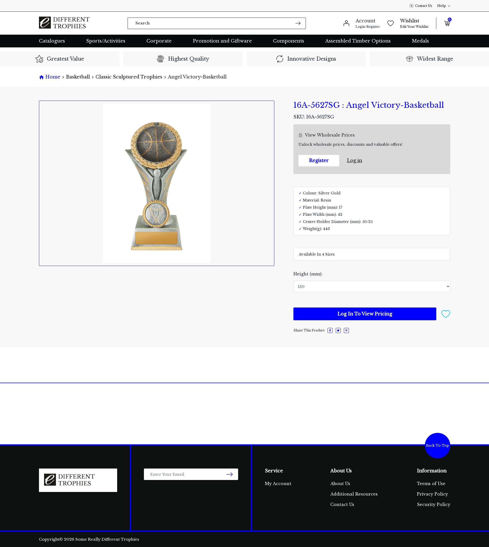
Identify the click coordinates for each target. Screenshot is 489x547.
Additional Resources (354, 494)
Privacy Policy (432, 494)
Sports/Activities (105, 41)
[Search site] (298, 23)
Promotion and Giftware (222, 41)
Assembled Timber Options (358, 41)
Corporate (159, 41)
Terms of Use (431, 483)
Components (288, 41)
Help (441, 6)
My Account (278, 483)
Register (319, 160)
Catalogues (52, 41)
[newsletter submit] (229, 474)
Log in (354, 160)
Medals (420, 41)
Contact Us (423, 6)
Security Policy (433, 504)
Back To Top (437, 445)
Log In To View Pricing (364, 314)
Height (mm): (307, 273)
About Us (340, 483)
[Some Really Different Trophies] (64, 23)
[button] (445, 313)
